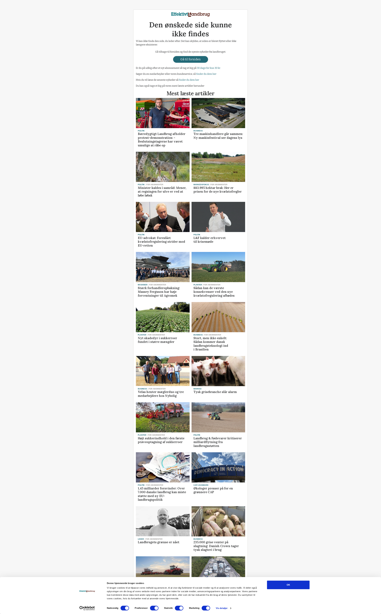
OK (288, 585)
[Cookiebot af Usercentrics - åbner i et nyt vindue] (87, 608)
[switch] (154, 608)
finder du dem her (206, 74)
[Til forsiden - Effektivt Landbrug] (190, 13)
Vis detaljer (222, 608)
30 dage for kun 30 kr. (209, 68)
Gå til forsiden (190, 59)
